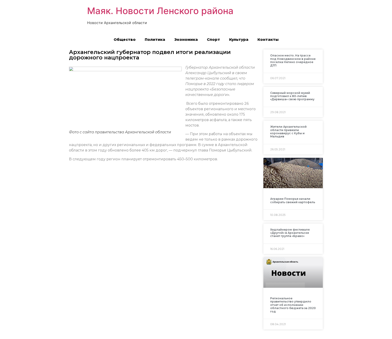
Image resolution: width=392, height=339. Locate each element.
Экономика (186, 39)
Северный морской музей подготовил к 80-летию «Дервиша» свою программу (292, 96)
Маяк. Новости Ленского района (160, 10)
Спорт (213, 39)
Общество (125, 39)
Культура (238, 39)
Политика (155, 39)
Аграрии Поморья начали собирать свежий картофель (292, 200)
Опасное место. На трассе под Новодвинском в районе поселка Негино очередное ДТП (293, 60)
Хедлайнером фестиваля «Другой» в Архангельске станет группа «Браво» (290, 233)
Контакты (268, 39)
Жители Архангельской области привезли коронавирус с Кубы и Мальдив (288, 131)
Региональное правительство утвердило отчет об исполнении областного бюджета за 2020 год (293, 305)
